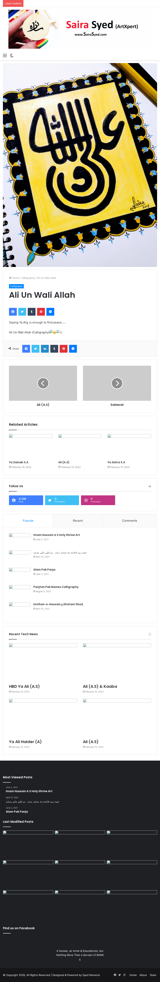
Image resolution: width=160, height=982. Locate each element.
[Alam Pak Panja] (19, 575)
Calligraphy (28, 277)
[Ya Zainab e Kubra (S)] (80, 904)
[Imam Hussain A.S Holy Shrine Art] (19, 540)
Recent (78, 520)
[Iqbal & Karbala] (28, 904)
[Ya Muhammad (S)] (80, 845)
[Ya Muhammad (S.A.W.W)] (28, 874)
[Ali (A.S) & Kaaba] (117, 662)
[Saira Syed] (80, 29)
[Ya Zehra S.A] (129, 446)
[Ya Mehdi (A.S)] (132, 904)
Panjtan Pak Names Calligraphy (55, 587)
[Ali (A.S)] (80, 446)
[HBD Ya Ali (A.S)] (43, 662)
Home (15, 277)
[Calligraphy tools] (132, 845)
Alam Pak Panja (44, 570)
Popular (28, 520)
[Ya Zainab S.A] (30, 446)
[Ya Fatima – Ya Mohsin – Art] (28, 845)
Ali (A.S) (63, 462)
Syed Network (91, 975)
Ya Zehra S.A (116, 462)
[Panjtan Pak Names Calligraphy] (19, 592)
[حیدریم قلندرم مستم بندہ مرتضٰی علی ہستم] (19, 557)
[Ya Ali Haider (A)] (43, 718)
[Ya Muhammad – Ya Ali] (80, 874)
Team (153, 975)
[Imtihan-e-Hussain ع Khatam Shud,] (19, 609)
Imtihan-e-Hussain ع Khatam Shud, (58, 604)
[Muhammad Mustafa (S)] (132, 874)
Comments (129, 520)
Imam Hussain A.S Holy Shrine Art (56, 535)
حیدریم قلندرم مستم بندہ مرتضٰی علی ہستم (60, 552)
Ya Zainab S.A (18, 462)
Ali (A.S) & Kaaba (100, 686)
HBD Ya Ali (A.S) (24, 686)
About (143, 975)
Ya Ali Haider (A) (25, 741)
